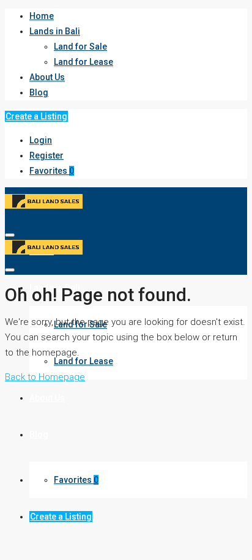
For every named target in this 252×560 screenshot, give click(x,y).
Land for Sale (80, 46)
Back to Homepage (45, 377)
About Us (47, 77)
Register (46, 155)
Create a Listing (36, 116)
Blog (38, 92)
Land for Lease (83, 62)
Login (40, 140)
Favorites (51, 171)
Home (41, 16)
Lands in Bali (54, 31)
